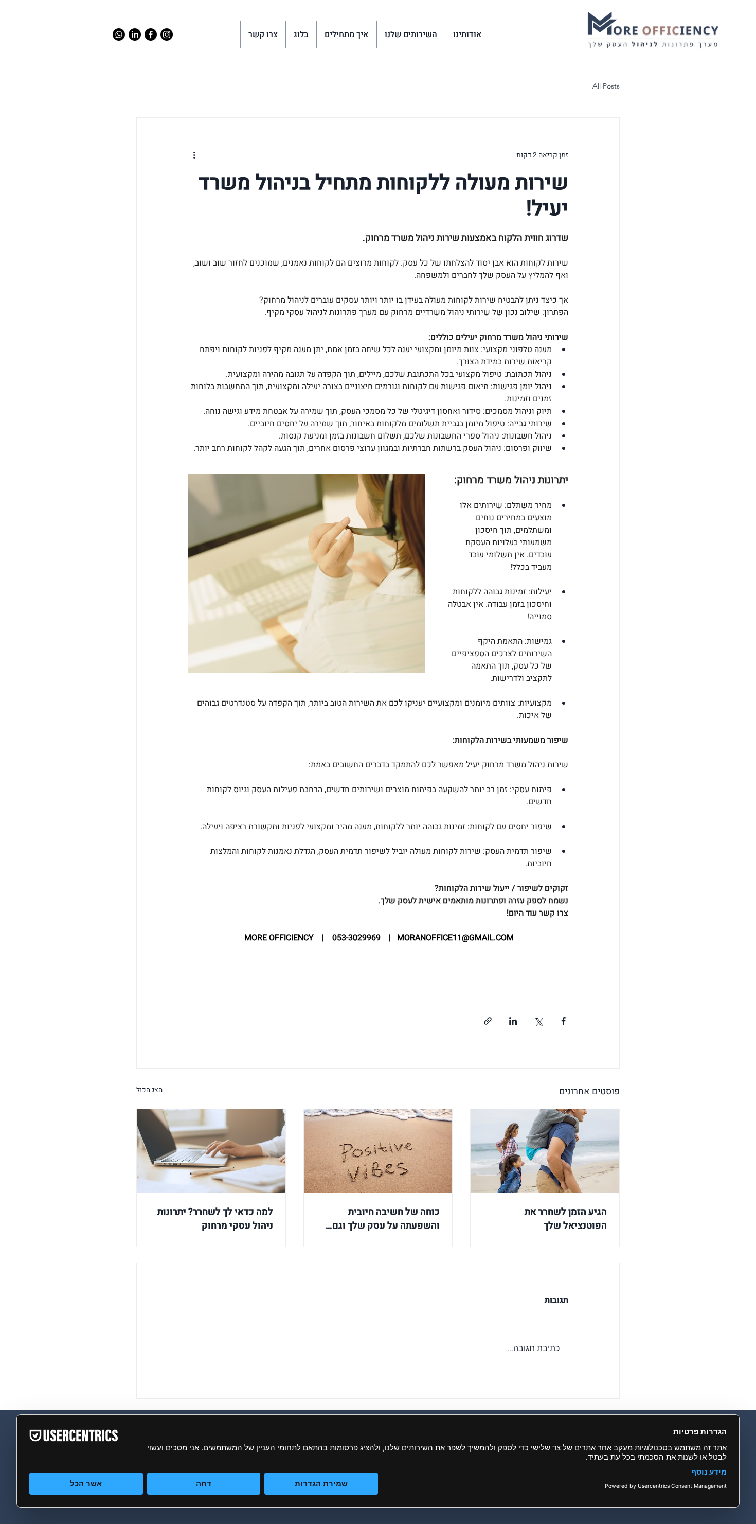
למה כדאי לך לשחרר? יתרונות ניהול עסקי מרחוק (215, 1219)
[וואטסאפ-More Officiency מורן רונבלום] (119, 34)
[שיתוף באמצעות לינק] (488, 1021)
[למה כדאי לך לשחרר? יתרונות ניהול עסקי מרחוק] (211, 1151)
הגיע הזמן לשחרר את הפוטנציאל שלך (566, 1219)
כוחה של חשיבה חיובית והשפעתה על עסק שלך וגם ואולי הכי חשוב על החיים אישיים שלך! (386, 1219)
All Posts (606, 86)
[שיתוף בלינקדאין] (513, 1021)
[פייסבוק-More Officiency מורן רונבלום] (151, 34)
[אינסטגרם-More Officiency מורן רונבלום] (166, 34)
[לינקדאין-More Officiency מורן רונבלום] (135, 34)
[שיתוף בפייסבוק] (563, 1021)
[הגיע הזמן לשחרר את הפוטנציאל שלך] (545, 1151)
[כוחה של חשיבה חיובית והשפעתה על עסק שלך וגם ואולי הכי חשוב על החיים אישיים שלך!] (378, 1151)
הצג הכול (149, 1089)
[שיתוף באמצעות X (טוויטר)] (538, 1021)
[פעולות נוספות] (194, 155)
